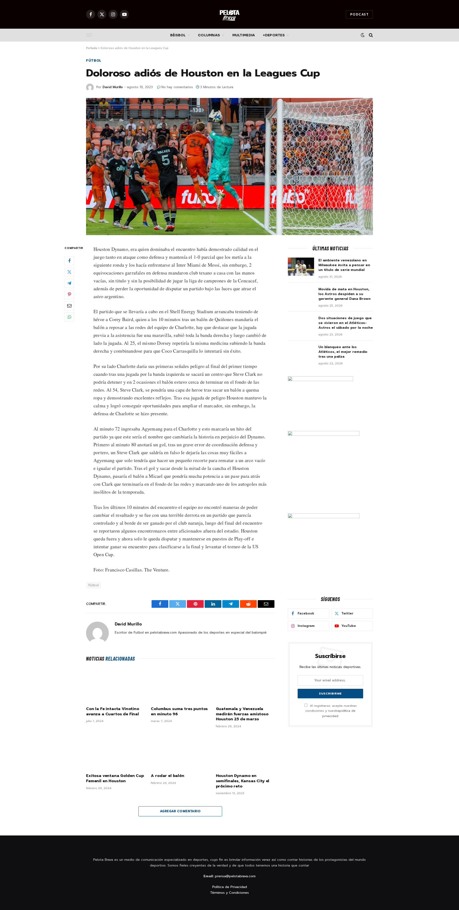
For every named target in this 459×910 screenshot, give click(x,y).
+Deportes (274, 35)
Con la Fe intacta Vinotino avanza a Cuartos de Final (112, 711)
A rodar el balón (167, 776)
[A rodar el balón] (180, 752)
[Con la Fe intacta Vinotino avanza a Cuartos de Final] (115, 685)
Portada (91, 48)
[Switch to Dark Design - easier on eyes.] (363, 35)
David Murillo (113, 87)
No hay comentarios (177, 87)
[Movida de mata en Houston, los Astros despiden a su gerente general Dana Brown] (301, 295)
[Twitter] (69, 271)
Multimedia (243, 35)
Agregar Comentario (180, 811)
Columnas (209, 35)
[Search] (370, 35)
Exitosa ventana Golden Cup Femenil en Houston (115, 778)
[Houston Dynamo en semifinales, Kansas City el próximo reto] (245, 752)
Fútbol (93, 60)
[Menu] (89, 35)
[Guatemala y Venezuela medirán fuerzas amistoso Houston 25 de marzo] (245, 685)
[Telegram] (69, 283)
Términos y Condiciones (229, 892)
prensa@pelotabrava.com (235, 876)
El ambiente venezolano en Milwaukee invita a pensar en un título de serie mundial (344, 265)
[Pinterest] (69, 294)
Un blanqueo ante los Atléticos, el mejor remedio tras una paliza (342, 352)
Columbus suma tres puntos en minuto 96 (179, 711)
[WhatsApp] (69, 316)
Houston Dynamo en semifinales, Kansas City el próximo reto (242, 781)
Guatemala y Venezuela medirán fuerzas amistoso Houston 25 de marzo (242, 714)
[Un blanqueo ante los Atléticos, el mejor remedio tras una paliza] (301, 353)
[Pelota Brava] (229, 14)
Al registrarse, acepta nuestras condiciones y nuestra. (331, 710)
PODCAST (359, 14)
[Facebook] (69, 260)
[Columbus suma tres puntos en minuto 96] (180, 685)
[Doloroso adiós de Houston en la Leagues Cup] (229, 166)
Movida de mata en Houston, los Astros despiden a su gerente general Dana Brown (344, 294)
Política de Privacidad (229, 886)
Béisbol (178, 35)
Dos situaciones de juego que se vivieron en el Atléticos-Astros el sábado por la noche (345, 323)
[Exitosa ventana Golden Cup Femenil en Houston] (115, 752)
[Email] (69, 305)
